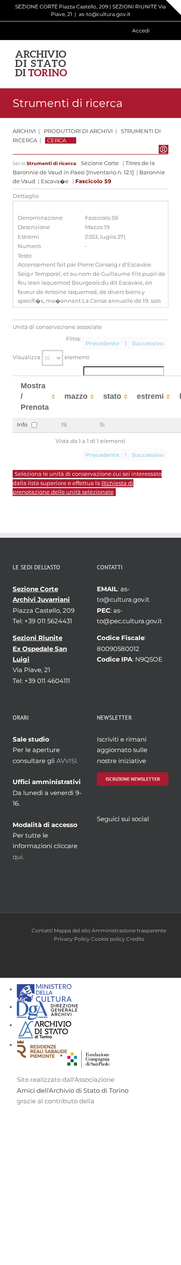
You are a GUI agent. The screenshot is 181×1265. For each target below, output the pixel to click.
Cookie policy (108, 939)
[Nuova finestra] (88, 1055)
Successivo (148, 343)
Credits (135, 939)
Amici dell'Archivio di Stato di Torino (72, 1090)
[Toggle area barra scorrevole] (173, 7)
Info (22, 425)
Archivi (24, 131)
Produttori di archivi (78, 131)
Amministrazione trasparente (129, 930)
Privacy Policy (72, 939)
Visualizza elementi (51, 357)
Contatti (42, 930)
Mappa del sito (72, 930)
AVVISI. (67, 761)
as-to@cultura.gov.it (104, 14)
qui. (18, 857)
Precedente (102, 343)
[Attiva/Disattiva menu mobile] (165, 63)
